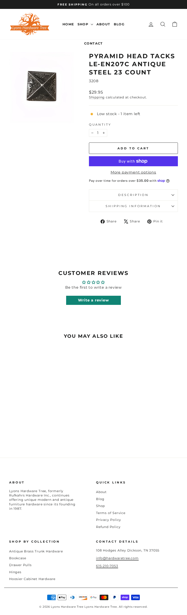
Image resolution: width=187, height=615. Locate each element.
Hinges (15, 572)
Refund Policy (108, 527)
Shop (84, 24)
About (103, 24)
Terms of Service (110, 513)
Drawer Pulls (20, 565)
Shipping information (133, 206)
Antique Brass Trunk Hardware (36, 551)
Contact (93, 43)
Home (68, 24)
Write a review (93, 300)
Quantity (100, 124)
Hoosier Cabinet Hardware (32, 579)
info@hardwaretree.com (117, 558)
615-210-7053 (107, 566)
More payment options (133, 172)
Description (133, 195)
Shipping (97, 97)
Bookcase (17, 558)
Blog (119, 24)
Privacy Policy (108, 520)
